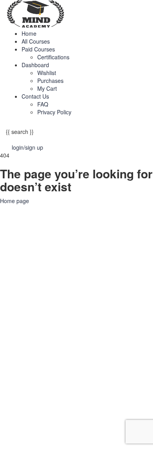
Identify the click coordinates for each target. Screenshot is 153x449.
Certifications (53, 57)
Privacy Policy (54, 112)
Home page (14, 201)
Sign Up (43, 437)
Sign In (62, 437)
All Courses (36, 41)
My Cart (47, 88)
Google (17, 216)
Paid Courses (38, 49)
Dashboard (35, 65)
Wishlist (46, 73)
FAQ (42, 104)
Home (29, 33)
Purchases (50, 80)
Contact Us (35, 96)
